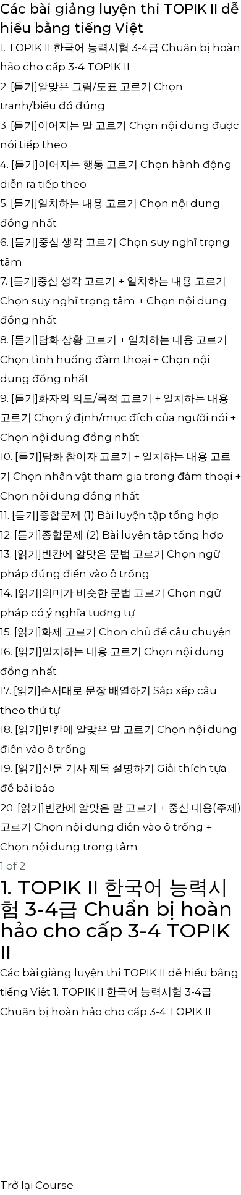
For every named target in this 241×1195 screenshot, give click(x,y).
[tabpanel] (120, 1098)
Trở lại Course (37, 1185)
